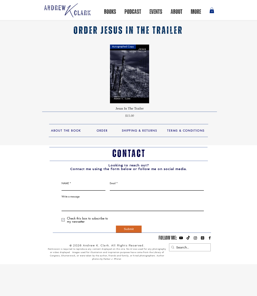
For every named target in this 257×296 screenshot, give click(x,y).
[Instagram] (195, 238)
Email (113, 183)
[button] (211, 10)
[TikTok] (188, 238)
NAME (65, 183)
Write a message (71, 196)
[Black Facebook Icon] (210, 238)
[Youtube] (181, 238)
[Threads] (202, 238)
